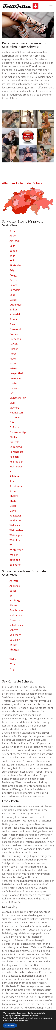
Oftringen (15, 417)
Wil (11, 545)
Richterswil (16, 466)
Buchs (13, 280)
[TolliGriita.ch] (20, 6)
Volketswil (15, 515)
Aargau (14, 580)
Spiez (13, 481)
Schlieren (15, 476)
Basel (13, 590)
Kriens (13, 368)
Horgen (14, 348)
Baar (12, 245)
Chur (12, 294)
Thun (13, 500)
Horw (13, 353)
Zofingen (15, 559)
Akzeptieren (9, 1025)
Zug (12, 669)
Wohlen (14, 554)
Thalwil (14, 496)
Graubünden (17, 610)
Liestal (13, 383)
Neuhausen (16, 412)
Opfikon (14, 427)
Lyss (12, 393)
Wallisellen (16, 525)
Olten (13, 422)
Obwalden (15, 620)
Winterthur (16, 550)
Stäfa (13, 491)
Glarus (13, 605)
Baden (13, 250)
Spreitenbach (17, 486)
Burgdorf (15, 290)
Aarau (13, 231)
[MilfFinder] (28, 134)
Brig (12, 270)
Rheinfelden (16, 461)
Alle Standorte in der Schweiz (23, 183)
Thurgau (15, 649)
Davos (13, 299)
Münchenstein (18, 397)
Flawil (13, 324)
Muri (12, 402)
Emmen (14, 319)
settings (24, 1020)
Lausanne (15, 378)
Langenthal (16, 373)
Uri (11, 654)
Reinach (14, 456)
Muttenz (14, 407)
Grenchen (15, 339)
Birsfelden (15, 265)
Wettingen (16, 535)
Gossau (14, 334)
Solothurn (15, 634)
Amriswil (15, 240)
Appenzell (15, 585)
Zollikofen (15, 564)
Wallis (13, 659)
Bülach (13, 285)
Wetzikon (15, 540)
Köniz (13, 363)
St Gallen (15, 639)
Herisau (14, 343)
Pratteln (14, 442)
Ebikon (14, 309)
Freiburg (15, 600)
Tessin (13, 644)
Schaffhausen (17, 625)
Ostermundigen (19, 432)
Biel (12, 260)
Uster (13, 505)
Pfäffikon (15, 437)
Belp (12, 255)
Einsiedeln (15, 314)
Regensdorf (16, 451)
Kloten (13, 358)
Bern (12, 595)
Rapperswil (16, 446)
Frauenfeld (16, 329)
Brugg (13, 275)
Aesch (13, 236)
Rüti (12, 471)
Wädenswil (16, 520)
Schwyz (14, 630)
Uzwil (13, 510)
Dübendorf (16, 304)
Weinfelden (16, 530)
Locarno (14, 388)
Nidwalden (16, 615)
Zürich (13, 664)
